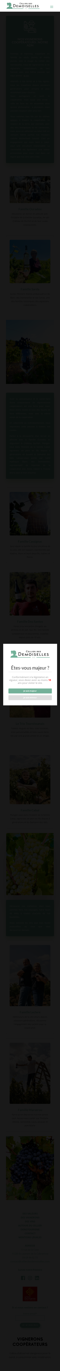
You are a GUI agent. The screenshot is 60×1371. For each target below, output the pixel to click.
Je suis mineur (30, 697)
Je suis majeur (30, 691)
